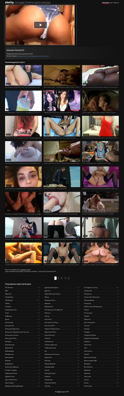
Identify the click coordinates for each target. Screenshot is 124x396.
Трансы (116, 3)
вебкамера (33, 56)
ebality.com (61, 392)
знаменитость (22, 56)
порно (23, 270)
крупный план (43, 56)
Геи (111, 3)
